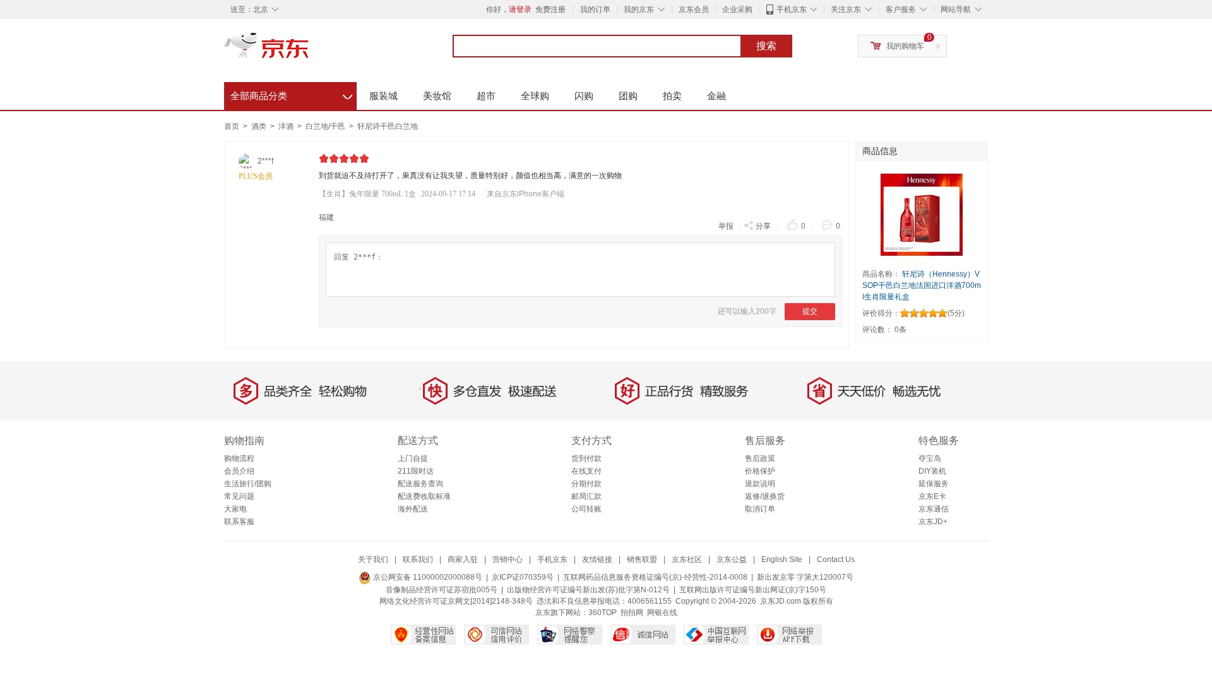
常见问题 (239, 496)
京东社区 (687, 559)
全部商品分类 (291, 94)
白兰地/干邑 (326, 126)
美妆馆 (437, 95)
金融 (716, 95)
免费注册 (550, 9)
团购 (628, 95)
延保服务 (933, 483)
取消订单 (760, 509)
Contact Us (836, 559)
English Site (781, 559)
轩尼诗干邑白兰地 (387, 126)
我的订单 (595, 9)
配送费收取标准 (424, 496)
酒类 (259, 126)
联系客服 (239, 521)
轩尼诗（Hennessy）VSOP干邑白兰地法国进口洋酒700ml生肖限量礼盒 (921, 285)
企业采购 (737, 9)
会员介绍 (239, 471)
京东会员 (694, 9)
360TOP (602, 612)
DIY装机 (932, 471)
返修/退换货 (765, 496)
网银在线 (662, 612)
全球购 (535, 95)
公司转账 (586, 509)
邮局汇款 (586, 496)
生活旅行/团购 (247, 483)
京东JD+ (933, 521)
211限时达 (416, 471)
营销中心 (507, 559)
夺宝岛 (929, 458)
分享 (763, 226)
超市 (486, 95)
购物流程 (239, 458)
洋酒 (286, 126)
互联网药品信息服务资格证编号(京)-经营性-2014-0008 (655, 577)
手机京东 (791, 9)
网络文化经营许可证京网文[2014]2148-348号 (456, 601)
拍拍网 (632, 612)
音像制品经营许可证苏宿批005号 (441, 589)
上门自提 (413, 458)
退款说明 (760, 483)
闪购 (583, 95)
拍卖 (672, 95)
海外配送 (413, 509)
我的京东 (639, 9)
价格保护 (760, 471)
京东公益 (731, 559)
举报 (726, 226)
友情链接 (597, 559)
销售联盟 (642, 559)
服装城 (383, 95)
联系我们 (418, 559)
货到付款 (586, 458)
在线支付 (586, 471)
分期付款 (586, 483)
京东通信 (933, 509)
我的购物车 (905, 46)
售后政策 (760, 458)
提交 (809, 311)
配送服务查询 (420, 483)
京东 (309, 50)
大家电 (235, 509)
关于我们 (373, 559)
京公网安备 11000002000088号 (426, 577)
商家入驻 (463, 559)
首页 (231, 126)
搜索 (766, 45)
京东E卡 (932, 496)
